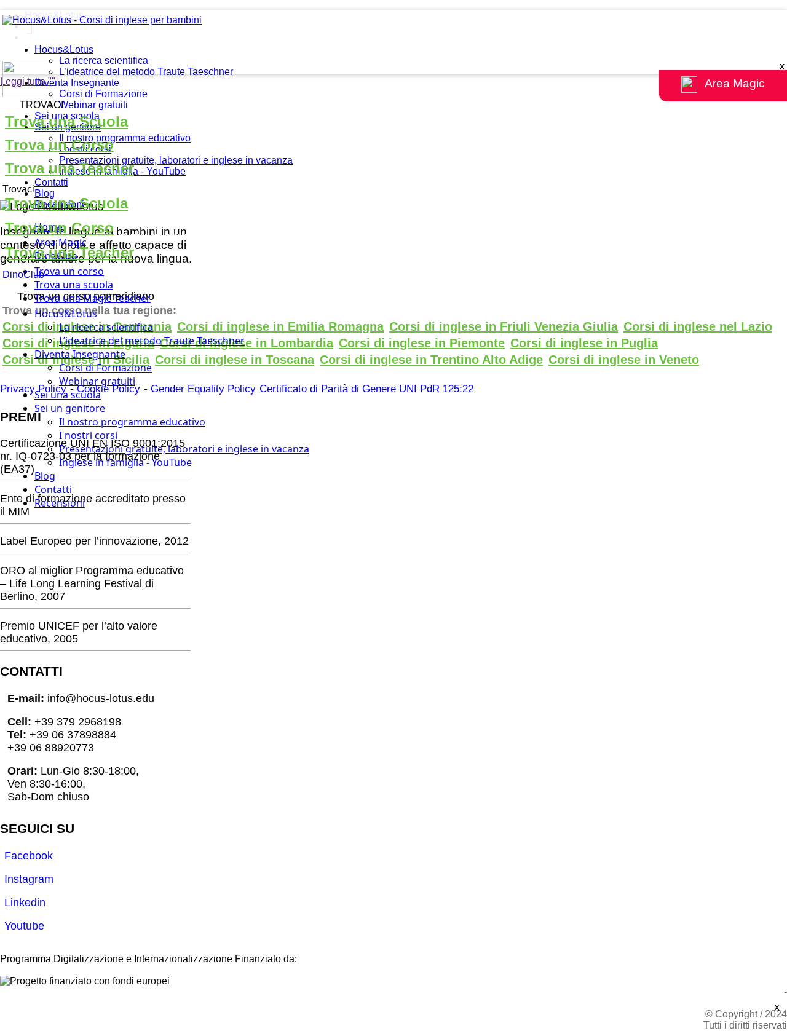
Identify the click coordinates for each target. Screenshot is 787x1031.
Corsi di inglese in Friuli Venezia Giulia (503, 326)
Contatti (51, 182)
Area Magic (60, 242)
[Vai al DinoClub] (393, 80)
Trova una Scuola (66, 121)
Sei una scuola (67, 394)
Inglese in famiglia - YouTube (125, 462)
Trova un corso (69, 271)
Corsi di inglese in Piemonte (422, 343)
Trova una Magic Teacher (92, 298)
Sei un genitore (69, 408)
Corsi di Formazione (103, 94)
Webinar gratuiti (93, 105)
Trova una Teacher (69, 168)
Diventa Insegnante (76, 82)
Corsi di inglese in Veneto (623, 359)
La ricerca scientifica (103, 60)
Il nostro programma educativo (125, 138)
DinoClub (23, 274)
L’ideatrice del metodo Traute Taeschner (146, 71)
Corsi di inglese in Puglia (584, 343)
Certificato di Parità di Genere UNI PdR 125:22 (366, 389)
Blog (44, 193)
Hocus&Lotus (63, 49)
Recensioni (59, 503)
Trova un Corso (59, 144)
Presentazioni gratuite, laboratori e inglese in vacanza (176, 160)
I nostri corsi (88, 435)
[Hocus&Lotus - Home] (102, 20)
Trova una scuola (73, 284)
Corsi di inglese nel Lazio (697, 326)
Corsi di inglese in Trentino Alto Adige (431, 359)
